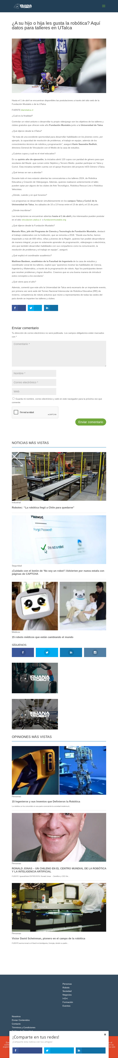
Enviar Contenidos (21, 1020)
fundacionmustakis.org (55, 219)
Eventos (66, 1006)
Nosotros (16, 1016)
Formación (68, 1002)
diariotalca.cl (27, 110)
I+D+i (65, 998)
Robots (66, 987)
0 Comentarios (51, 33)
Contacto (16, 1024)
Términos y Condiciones (23, 1027)
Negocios (67, 995)
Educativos (37, 33)
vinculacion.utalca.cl (31, 219)
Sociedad (67, 991)
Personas (67, 984)
